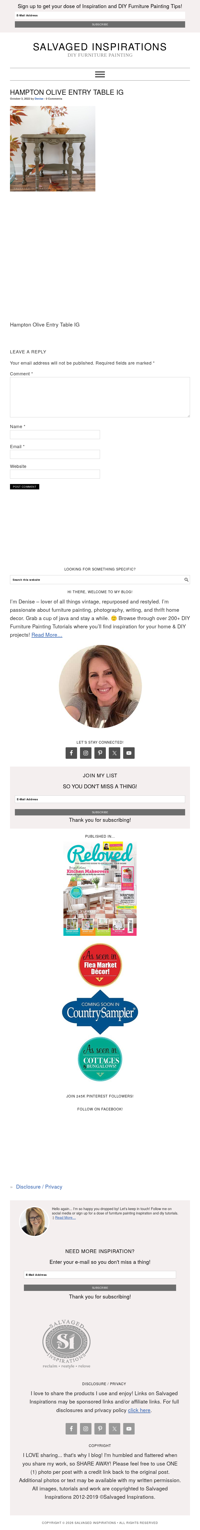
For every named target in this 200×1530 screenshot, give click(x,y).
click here (139, 1410)
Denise (39, 98)
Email (17, 446)
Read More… (46, 634)
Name (17, 426)
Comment (21, 373)
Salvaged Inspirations (100, 46)
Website (18, 466)
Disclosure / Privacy (39, 1186)
